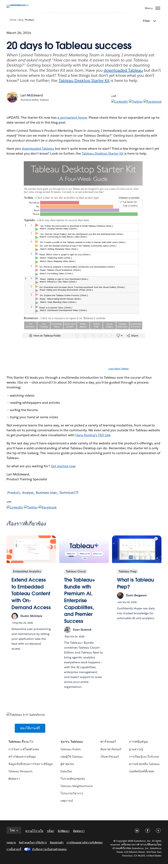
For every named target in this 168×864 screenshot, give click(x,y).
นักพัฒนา (63, 831)
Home (13, 19)
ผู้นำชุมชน (67, 764)
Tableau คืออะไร (20, 741)
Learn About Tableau (118, 368)
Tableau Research (20, 771)
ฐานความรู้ (136, 749)
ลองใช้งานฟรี (30, 728)
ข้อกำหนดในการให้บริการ (33, 842)
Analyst (27, 493)
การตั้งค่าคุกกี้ (14, 849)
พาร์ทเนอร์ (108, 741)
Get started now (63, 466)
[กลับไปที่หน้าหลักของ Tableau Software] (21, 4)
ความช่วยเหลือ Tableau (144, 764)
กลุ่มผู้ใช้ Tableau (71, 756)
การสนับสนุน (138, 741)
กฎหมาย (11, 842)
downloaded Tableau (123, 70)
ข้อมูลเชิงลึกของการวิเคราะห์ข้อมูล (30, 764)
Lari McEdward (31, 95)
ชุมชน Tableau (71, 741)
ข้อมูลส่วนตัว (57, 842)
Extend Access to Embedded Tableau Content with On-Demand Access (31, 593)
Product (29, 19)
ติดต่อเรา (14, 778)
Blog (20, 19)
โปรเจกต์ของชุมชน (72, 778)
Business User (46, 493)
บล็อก (50, 831)
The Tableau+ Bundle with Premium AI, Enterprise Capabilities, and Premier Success (79, 600)
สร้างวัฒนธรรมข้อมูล (22, 756)
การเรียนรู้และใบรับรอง (144, 756)
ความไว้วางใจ (34, 831)
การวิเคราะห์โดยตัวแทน (23, 749)
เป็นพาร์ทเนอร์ (109, 756)
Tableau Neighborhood (76, 786)
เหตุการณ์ (66, 801)
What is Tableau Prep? (135, 583)
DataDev (66, 771)
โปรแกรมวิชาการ (71, 793)
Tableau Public (70, 749)
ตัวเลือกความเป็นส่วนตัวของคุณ (49, 849)
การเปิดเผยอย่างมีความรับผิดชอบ (85, 842)
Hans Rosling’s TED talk (92, 435)
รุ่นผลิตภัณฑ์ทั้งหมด (141, 771)
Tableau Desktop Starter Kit (84, 80)
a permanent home (72, 117)
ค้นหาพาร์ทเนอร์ (110, 749)
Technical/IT (68, 493)
